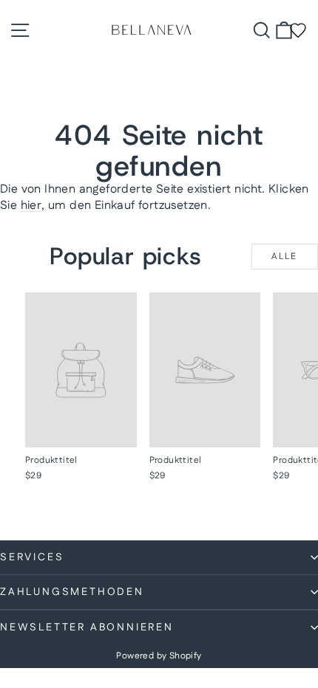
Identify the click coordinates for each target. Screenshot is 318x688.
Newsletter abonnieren (87, 627)
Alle (284, 256)
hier (31, 205)
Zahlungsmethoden (72, 592)
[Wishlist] (298, 30)
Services (32, 557)
